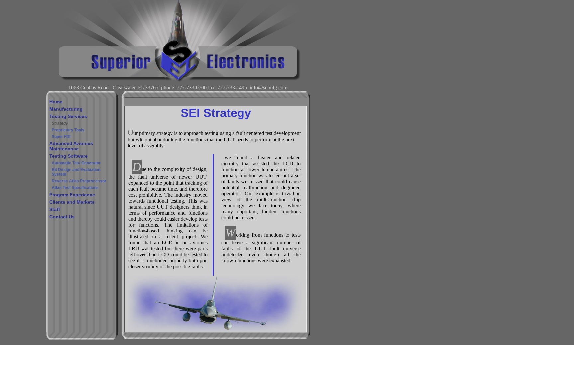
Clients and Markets (72, 202)
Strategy (60, 123)
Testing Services (68, 116)
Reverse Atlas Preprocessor (79, 181)
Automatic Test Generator (76, 163)
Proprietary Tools (68, 130)
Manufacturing (66, 109)
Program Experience (72, 194)
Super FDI (61, 136)
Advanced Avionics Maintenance (71, 146)
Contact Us (62, 216)
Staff (54, 209)
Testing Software (68, 156)
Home (55, 101)
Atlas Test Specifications (75, 187)
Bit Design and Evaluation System (76, 172)
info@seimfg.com (268, 87)
